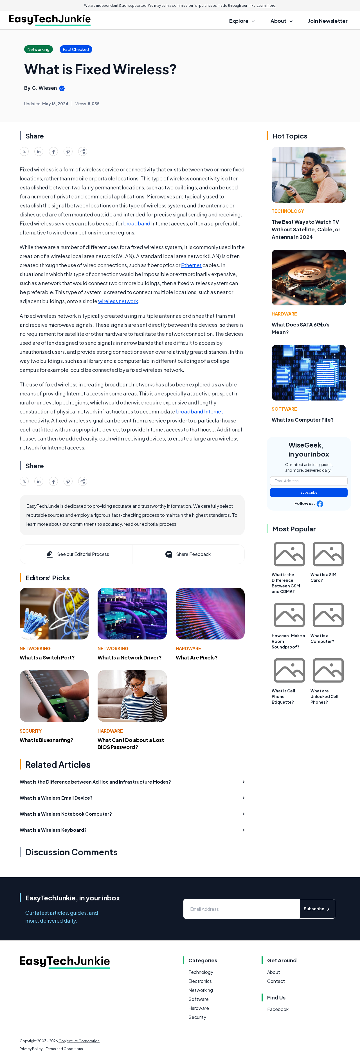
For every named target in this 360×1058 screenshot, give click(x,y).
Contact (276, 981)
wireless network (118, 301)
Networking (35, 648)
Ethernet (191, 265)
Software (284, 409)
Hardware (188, 648)
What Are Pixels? (197, 657)
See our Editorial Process (83, 554)
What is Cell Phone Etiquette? (283, 696)
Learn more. (266, 5)
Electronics (200, 981)
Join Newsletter (328, 20)
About (273, 972)
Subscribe (309, 492)
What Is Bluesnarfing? (46, 740)
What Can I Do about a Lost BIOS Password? (131, 743)
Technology (288, 211)
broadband (136, 223)
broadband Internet (199, 411)
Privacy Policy (31, 1049)
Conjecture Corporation (79, 1041)
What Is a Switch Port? (47, 657)
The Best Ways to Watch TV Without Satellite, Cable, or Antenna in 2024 (306, 229)
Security (31, 731)
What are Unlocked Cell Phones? (324, 696)
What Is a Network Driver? (130, 657)
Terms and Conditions (64, 1049)
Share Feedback (193, 554)
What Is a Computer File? (303, 419)
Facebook (278, 1009)
